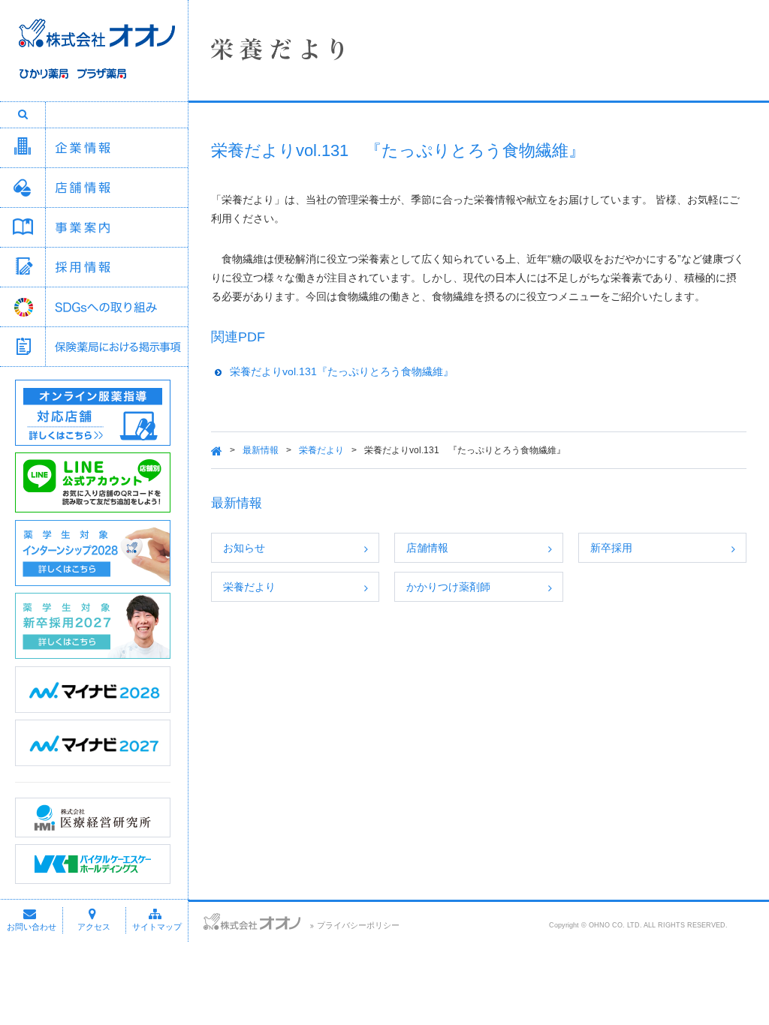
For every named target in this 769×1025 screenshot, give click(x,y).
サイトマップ (157, 926)
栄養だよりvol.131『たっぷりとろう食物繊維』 (342, 371)
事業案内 (116, 227)
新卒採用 (611, 548)
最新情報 (261, 450)
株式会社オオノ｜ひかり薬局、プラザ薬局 (94, 58)
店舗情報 (116, 187)
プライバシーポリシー (358, 925)
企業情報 (116, 147)
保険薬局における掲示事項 (116, 346)
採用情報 (116, 267)
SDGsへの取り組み (116, 306)
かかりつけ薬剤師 (448, 587)
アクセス (93, 926)
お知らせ (244, 548)
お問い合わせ (31, 926)
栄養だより (321, 450)
